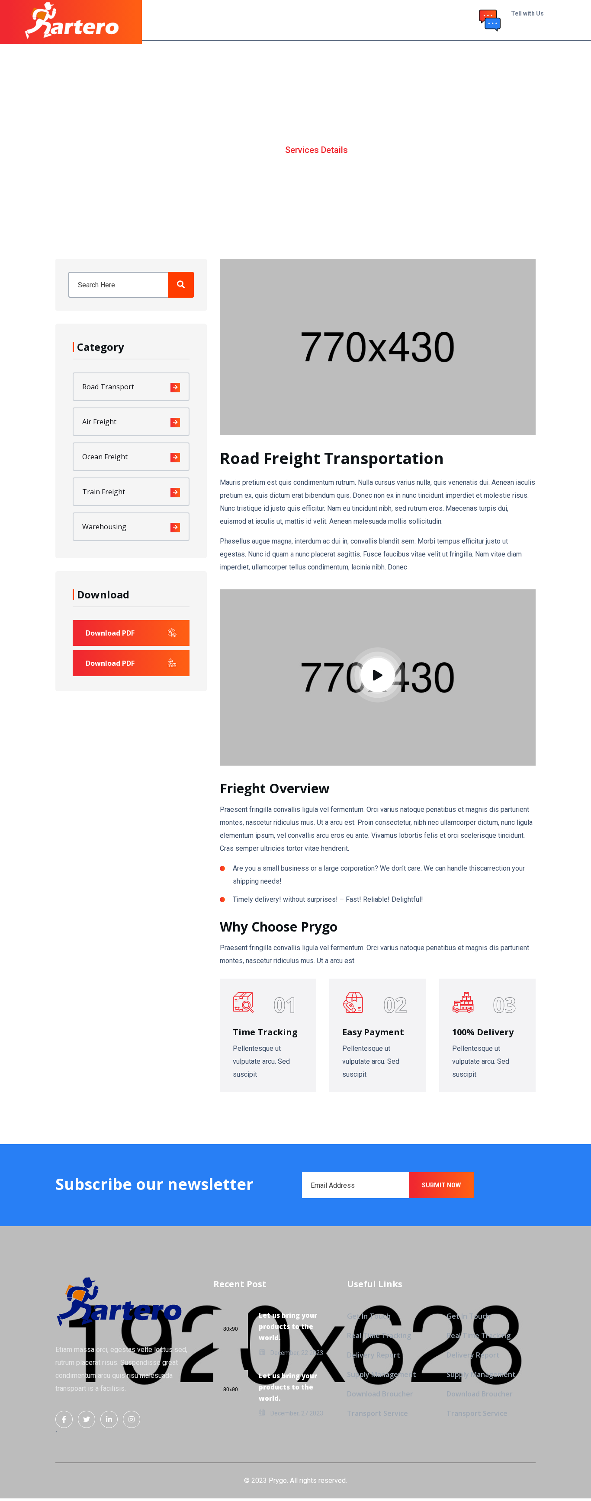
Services (316, 20)
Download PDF (110, 633)
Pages (274, 20)
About (242, 20)
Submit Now (441, 1185)
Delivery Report (373, 1355)
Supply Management (381, 1374)
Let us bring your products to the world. (288, 1326)
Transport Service (377, 1413)
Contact (400, 20)
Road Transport (108, 386)
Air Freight (99, 421)
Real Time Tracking (379, 1335)
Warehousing (104, 526)
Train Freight (103, 491)
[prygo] (71, 19)
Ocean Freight (105, 456)
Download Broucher (380, 1394)
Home (204, 20)
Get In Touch (369, 1316)
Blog (358, 20)
